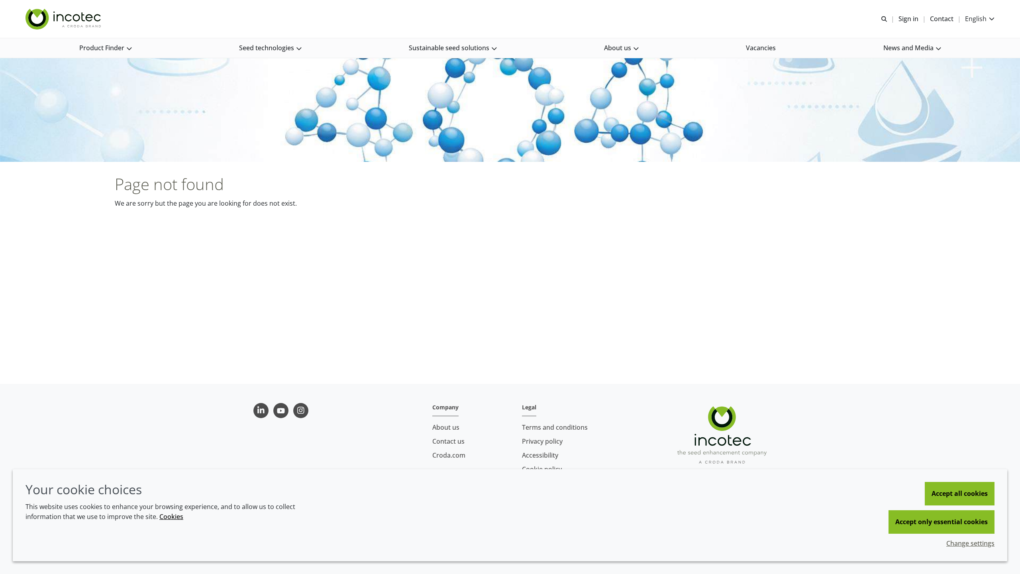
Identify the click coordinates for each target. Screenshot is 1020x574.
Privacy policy (542, 441)
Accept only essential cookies (941, 521)
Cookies (171, 516)
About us (445, 427)
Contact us (448, 441)
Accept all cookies (960, 493)
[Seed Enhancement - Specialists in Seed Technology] (64, 19)
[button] (105, 48)
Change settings (970, 543)
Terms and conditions (555, 427)
